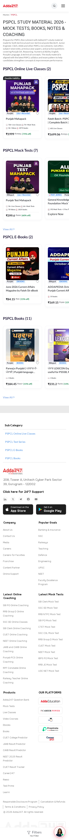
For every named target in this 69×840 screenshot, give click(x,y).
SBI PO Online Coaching (16, 605)
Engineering (44, 561)
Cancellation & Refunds (52, 801)
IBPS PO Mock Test (48, 658)
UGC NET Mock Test (48, 671)
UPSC (41, 567)
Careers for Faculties (14, 555)
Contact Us (9, 536)
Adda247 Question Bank (16, 699)
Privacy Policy (36, 806)
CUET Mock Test (46, 645)
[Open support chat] (59, 832)
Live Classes (9, 712)
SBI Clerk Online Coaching (17, 628)
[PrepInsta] (50, 729)
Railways (43, 542)
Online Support (11, 573)
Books (6, 731)
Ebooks (6, 725)
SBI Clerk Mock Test (48, 601)
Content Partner (11, 567)
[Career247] (50, 738)
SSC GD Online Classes (15, 622)
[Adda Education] (50, 701)
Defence (42, 555)
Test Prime (8, 785)
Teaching (43, 548)
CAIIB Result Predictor (14, 750)
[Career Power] (50, 710)
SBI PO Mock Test (47, 620)
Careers (7, 548)
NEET (41, 573)
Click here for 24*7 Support (23, 492)
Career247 (9, 773)
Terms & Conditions (15, 806)
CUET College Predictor (15, 737)
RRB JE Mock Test (47, 664)
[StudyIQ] (50, 719)
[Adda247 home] (10, 5)
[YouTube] (36, 499)
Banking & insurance (49, 529)
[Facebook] (28, 499)
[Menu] (63, 6)
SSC (40, 536)
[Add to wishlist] (37, 114)
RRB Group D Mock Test (50, 639)
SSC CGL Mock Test (48, 633)
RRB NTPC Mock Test (49, 614)
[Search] (54, 6)
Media (6, 542)
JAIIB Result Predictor (14, 744)
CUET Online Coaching (15, 634)
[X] (13, 499)
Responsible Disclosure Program (20, 801)
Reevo (6, 779)
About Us (8, 529)
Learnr (6, 792)
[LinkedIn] (5, 499)
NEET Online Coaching (15, 641)
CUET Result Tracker (14, 767)
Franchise (8, 561)
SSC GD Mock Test (48, 607)
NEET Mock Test (46, 652)
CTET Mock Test (46, 626)
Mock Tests (9, 706)
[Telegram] (20, 499)
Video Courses (10, 718)
